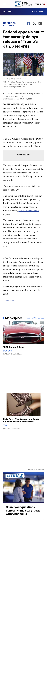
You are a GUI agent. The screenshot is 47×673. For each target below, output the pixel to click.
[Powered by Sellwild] (40, 470)
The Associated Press (29, 210)
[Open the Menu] (4, 4)
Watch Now (39, 4)
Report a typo (9, 300)
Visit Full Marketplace (35, 318)
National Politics (9, 24)
